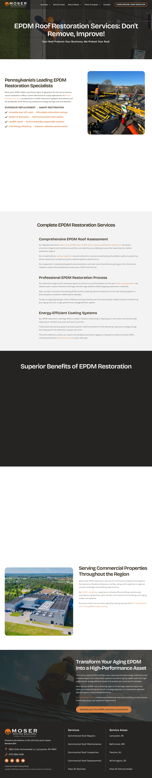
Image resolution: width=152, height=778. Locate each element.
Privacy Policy (23, 766)
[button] (49, 4)
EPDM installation (90, 592)
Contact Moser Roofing (86, 697)
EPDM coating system (125, 283)
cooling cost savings (66, 338)
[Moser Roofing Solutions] (16, 4)
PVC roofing (136, 603)
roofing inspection (64, 256)
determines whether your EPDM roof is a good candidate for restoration (90, 245)
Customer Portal (11, 766)
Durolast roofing (100, 606)
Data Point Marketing (44, 769)
